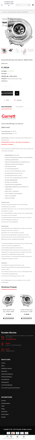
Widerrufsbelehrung (6, 376)
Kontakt (3, 417)
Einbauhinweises (5, 403)
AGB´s (3, 365)
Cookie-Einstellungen (6, 385)
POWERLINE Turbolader (9, 3)
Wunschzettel (4, 414)
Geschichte (4, 411)
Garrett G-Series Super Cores (14, 78)
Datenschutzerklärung (7, 374)
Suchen (3, 363)
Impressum (4, 371)
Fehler (2, 406)
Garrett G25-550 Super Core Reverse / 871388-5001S (26, 311)
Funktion (3, 400)
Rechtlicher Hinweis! (6, 368)
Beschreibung (6, 107)
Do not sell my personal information (10, 387)
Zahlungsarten (5, 382)
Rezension (19, 107)
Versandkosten (5, 379)
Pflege (3, 409)
